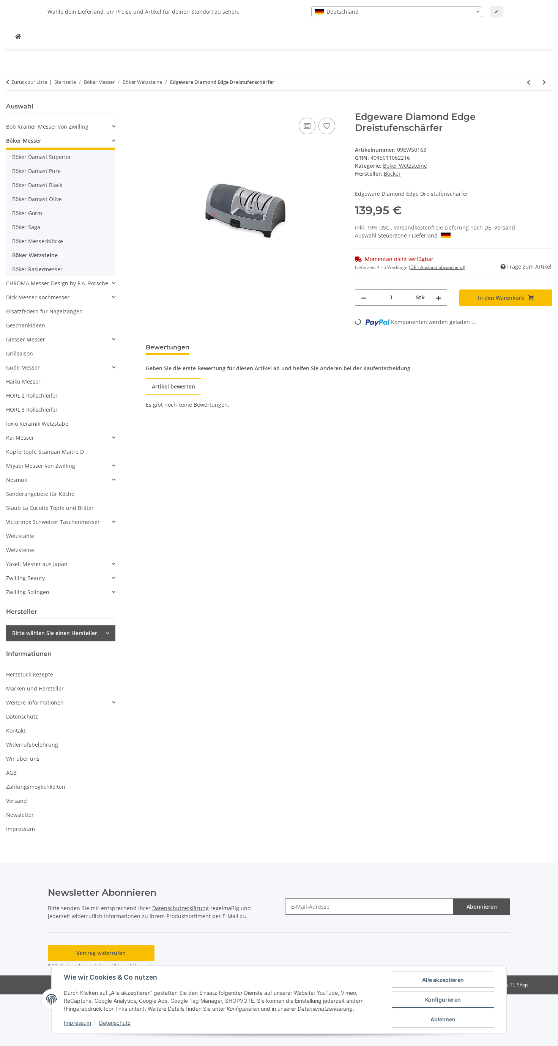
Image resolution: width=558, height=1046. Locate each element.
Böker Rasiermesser (37, 269)
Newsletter (20, 814)
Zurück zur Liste (29, 82)
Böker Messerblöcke (37, 241)
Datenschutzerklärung (180, 908)
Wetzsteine (20, 550)
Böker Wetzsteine (405, 165)
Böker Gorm (27, 213)
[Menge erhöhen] (438, 297)
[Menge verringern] (363, 297)
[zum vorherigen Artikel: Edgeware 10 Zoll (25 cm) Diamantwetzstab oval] (528, 82)
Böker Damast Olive (37, 199)
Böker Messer (23, 140)
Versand (504, 227)
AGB (11, 772)
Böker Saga (26, 227)
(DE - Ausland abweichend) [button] (437, 267)
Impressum (77, 1022)
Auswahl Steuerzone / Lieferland (397, 235)
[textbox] (397, 12)
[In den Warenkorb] (152, 107)
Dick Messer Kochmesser (37, 297)
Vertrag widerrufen (101, 952)
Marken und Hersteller (35, 688)
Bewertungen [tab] (167, 347)
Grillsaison (19, 353)
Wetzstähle (20, 536)
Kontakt (15, 730)
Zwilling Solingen (27, 592)
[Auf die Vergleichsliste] (307, 126)
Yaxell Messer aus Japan (37, 564)
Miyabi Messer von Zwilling (40, 465)
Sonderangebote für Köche (40, 493)
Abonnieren (482, 906)
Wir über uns (22, 758)
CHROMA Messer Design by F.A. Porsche (57, 283)
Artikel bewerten (173, 386)
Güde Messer (23, 367)
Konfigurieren (443, 999)
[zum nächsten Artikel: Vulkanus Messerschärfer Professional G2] (544, 82)
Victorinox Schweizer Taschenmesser (53, 521)
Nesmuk (16, 479)
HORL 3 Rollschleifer (32, 409)
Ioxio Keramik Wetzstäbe (37, 423)
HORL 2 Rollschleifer (32, 395)
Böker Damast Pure (36, 171)
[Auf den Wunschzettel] (326, 126)
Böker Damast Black (37, 185)
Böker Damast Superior (41, 156)
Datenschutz (115, 1022)
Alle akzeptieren (443, 980)
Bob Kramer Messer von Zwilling (47, 126)
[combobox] (396, 11)
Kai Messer (20, 437)
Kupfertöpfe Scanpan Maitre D (45, 451)
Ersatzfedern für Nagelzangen (44, 311)
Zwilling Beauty (25, 578)
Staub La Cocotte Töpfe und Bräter (50, 507)
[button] (60, 127)
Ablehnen (443, 1019)
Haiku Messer (23, 381)
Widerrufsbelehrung (32, 744)
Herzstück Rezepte (29, 674)
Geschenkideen (25, 325)
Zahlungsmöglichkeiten (35, 786)
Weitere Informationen (35, 702)
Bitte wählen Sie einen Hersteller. (55, 633)
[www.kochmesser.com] (18, 36)
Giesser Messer (25, 339)
